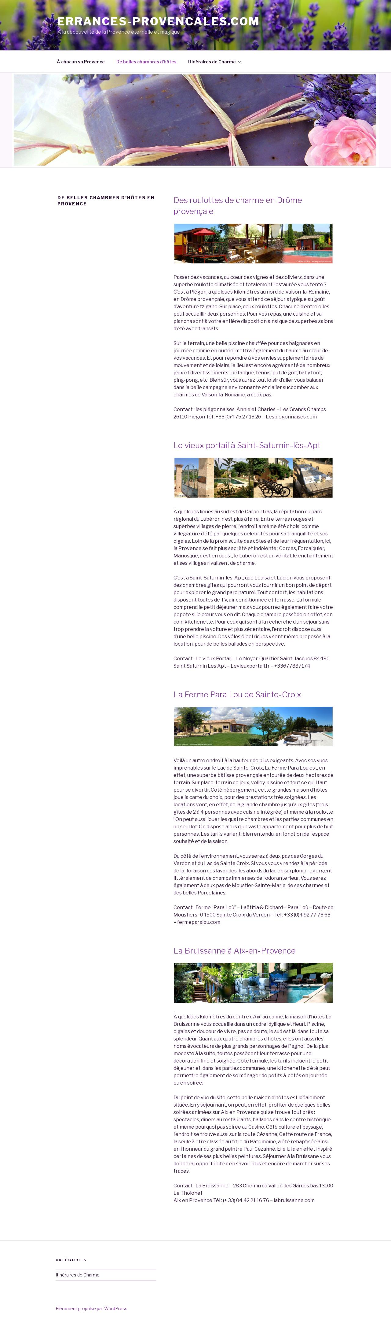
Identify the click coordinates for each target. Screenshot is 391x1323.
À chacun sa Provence (81, 61)
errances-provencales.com (158, 21)
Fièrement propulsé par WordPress (91, 1308)
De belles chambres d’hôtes (146, 61)
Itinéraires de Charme (212, 61)
